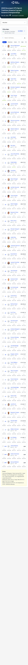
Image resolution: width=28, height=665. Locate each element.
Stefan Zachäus (15, 70)
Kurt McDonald (14, 287)
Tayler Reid (13, 79)
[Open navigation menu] (2, 2)
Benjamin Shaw (14, 212)
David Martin (14, 254)
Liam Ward (13, 137)
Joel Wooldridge (14, 345)
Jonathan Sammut (15, 245)
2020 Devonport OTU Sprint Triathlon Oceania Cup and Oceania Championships (11, 10)
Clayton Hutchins (15, 120)
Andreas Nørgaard (15, 329)
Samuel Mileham (15, 462)
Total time (10, 42)
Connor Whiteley (15, 337)
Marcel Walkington (15, 45)
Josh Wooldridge (15, 387)
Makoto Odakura (15, 129)
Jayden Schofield (15, 262)
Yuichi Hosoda (14, 195)
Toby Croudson (14, 370)
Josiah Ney (13, 237)
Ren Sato (13, 145)
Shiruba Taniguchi (15, 229)
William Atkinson (15, 429)
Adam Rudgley (14, 204)
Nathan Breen (14, 304)
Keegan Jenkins (14, 354)
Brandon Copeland (15, 87)
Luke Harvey (14, 295)
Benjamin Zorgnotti (15, 412)
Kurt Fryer (13, 312)
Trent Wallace (14, 362)
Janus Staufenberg (15, 154)
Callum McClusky (15, 454)
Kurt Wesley (14, 437)
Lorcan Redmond (15, 112)
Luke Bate (13, 170)
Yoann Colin (13, 395)
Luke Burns (13, 404)
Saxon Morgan (14, 179)
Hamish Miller (14, 420)
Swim (15, 42)
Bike (22, 42)
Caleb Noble (14, 162)
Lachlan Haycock (15, 187)
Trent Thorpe (14, 95)
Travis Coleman (14, 379)
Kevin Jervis (13, 220)
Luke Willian (13, 53)
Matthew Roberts (15, 62)
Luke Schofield (14, 104)
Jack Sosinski (14, 270)
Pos (4, 42)
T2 (25, 42)
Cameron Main (14, 279)
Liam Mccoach (14, 320)
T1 (19, 42)
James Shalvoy (14, 445)
